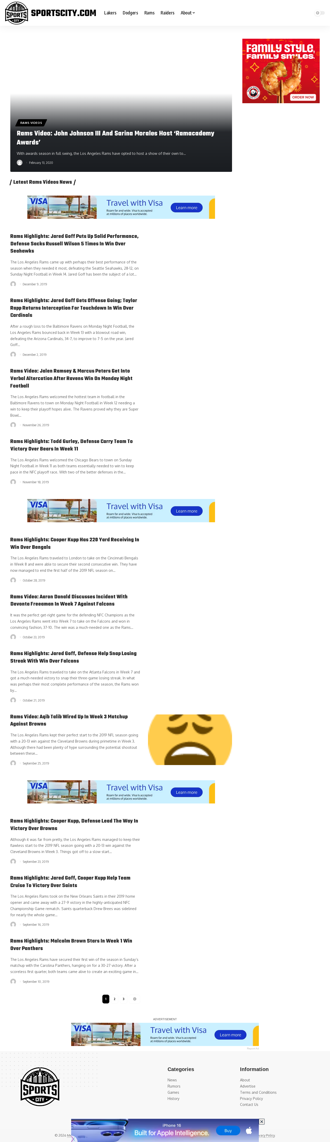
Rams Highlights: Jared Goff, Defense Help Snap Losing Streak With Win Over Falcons (73, 657)
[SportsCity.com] (50, 13)
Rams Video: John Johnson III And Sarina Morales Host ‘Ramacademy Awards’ (115, 138)
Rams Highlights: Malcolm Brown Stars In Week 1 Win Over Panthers (71, 945)
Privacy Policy (265, 1135)
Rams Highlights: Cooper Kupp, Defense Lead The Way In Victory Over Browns (74, 825)
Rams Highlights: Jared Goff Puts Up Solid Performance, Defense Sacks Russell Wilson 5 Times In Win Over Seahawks (74, 243)
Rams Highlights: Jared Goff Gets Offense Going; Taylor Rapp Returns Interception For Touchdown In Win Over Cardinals (73, 308)
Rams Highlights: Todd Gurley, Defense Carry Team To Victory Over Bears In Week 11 (71, 445)
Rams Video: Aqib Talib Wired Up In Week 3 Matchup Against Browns (69, 720)
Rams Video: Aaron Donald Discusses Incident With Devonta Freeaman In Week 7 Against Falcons (69, 600)
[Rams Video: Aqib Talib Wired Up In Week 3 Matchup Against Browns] (190, 739)
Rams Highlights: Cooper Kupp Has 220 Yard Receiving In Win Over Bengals (74, 543)
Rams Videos (31, 123)
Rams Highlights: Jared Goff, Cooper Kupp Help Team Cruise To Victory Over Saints (70, 882)
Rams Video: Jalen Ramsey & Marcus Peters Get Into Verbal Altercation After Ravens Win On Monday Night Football (71, 378)
